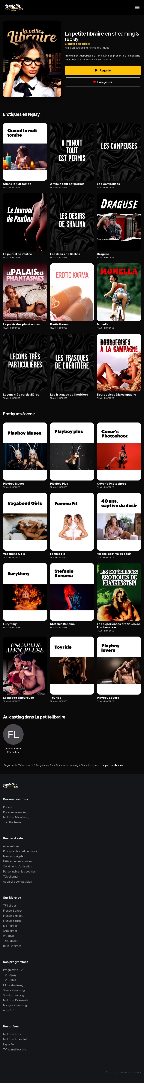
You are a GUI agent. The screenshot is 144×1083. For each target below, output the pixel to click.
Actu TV (8, 1010)
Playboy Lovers (108, 697)
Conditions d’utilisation (17, 866)
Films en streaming (76, 47)
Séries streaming (14, 990)
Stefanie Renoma (62, 624)
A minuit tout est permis (67, 184)
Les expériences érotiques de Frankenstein (118, 625)
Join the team (12, 822)
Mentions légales (14, 856)
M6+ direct (10, 926)
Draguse (103, 254)
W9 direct (9, 936)
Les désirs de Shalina (65, 254)
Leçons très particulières (21, 394)
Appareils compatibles (17, 881)
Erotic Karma (59, 324)
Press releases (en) (15, 812)
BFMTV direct (12, 946)
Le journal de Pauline (17, 254)
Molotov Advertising (16, 817)
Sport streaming (13, 995)
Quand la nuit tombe (17, 184)
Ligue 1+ (8, 1044)
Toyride (55, 697)
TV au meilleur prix (15, 1049)
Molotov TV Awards (15, 1000)
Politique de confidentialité (20, 851)
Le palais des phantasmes (21, 324)
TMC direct (10, 941)
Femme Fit (57, 554)
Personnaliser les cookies (19, 871)
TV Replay (9, 975)
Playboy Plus (59, 483)
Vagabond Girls (14, 554)
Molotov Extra (12, 1034)
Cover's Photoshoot (111, 483)
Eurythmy (10, 624)
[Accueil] (13, 7)
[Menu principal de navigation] (137, 7)
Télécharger (10, 876)
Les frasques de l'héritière (69, 394)
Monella (102, 324)
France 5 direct (12, 920)
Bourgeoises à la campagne (116, 394)
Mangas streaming (15, 1005)
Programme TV (13, 970)
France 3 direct (13, 915)
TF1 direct (9, 905)
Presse (7, 807)
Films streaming (13, 985)
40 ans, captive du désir (114, 554)
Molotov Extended (15, 1039)
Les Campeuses (108, 184)
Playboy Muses (14, 483)
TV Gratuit (9, 980)
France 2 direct (12, 910)
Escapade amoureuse (18, 697)
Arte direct (10, 931)
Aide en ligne (11, 846)
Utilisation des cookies (17, 861)
